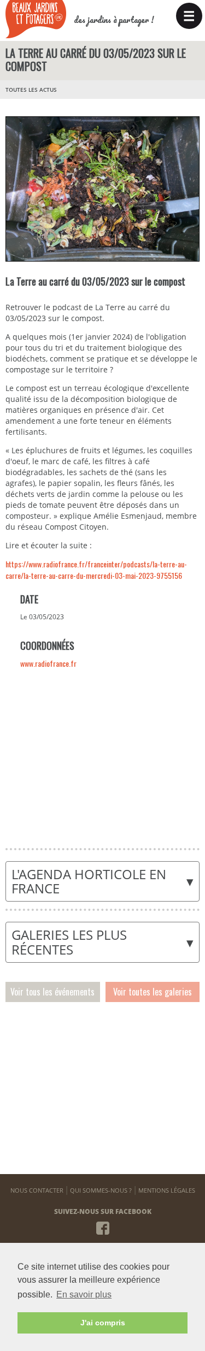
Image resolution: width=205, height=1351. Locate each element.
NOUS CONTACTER (36, 1190)
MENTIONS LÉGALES (166, 1190)
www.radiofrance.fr (48, 663)
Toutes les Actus (31, 89)
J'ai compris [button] (102, 1322)
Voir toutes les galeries (152, 991)
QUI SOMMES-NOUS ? (101, 1190)
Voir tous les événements (52, 991)
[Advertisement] (102, 755)
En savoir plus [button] (84, 1294)
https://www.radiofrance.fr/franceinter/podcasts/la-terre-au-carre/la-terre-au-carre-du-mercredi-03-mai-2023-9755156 (96, 569)
